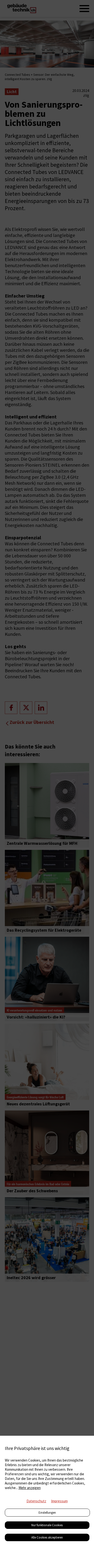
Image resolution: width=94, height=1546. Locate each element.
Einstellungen (47, 1513)
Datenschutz (36, 1501)
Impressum (59, 1501)
